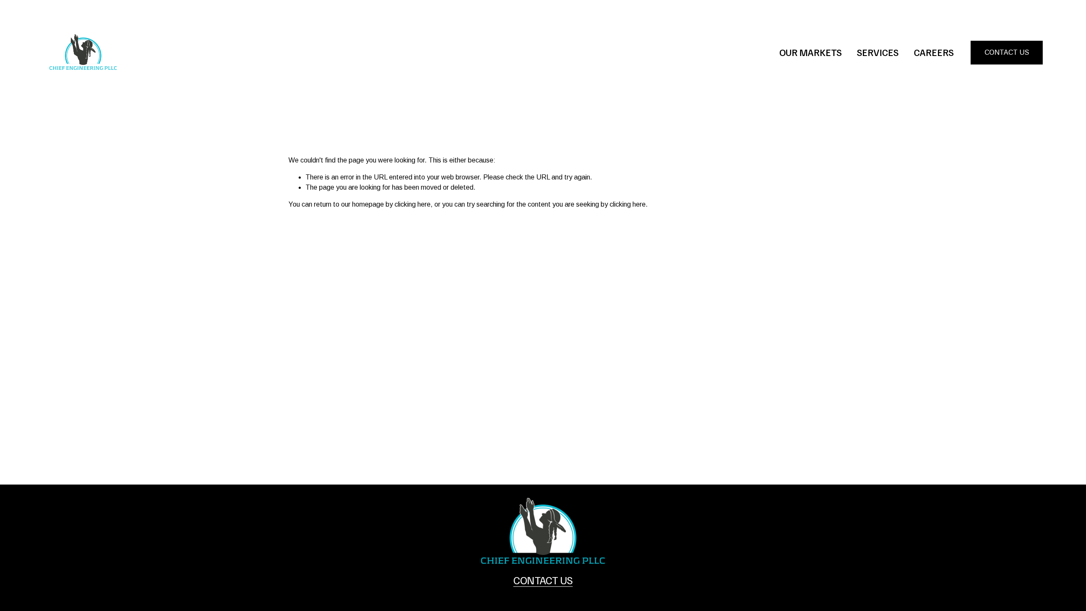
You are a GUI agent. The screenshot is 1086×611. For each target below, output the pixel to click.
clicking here (413, 204)
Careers (934, 52)
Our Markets (810, 52)
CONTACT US (1007, 52)
